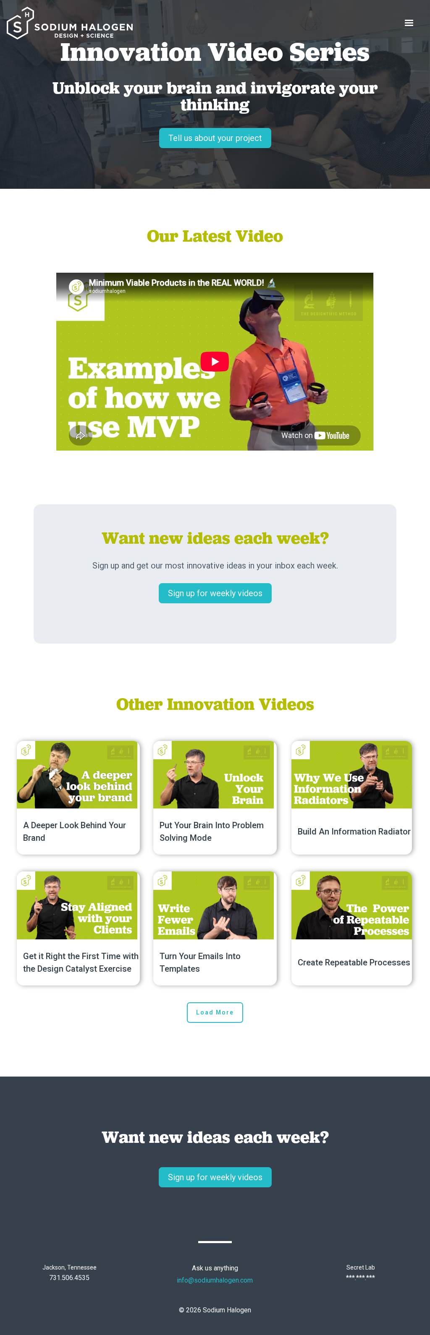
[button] (409, 23)
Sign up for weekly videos (215, 593)
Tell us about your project (215, 138)
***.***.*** (360, 1278)
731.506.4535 (69, 1278)
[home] (70, 23)
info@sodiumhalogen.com (215, 1280)
